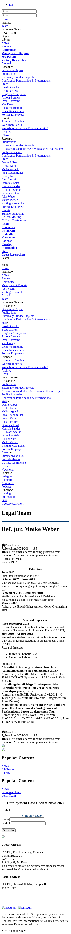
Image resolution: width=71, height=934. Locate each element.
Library (6, 772)
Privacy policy (10, 902)
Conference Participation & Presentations (26, 80)
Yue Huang (8, 104)
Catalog (7, 244)
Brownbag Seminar (13, 121)
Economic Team (11, 792)
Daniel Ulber (9, 162)
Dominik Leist (10, 182)
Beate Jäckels (10, 90)
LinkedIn (8, 234)
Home (5, 19)
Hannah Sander (11, 186)
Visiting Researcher (14, 60)
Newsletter (8, 227)
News (5, 43)
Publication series (12, 152)
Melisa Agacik (10, 169)
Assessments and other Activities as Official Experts (32, 148)
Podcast (7, 240)
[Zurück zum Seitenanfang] (35, 750)
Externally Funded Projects (18, 77)
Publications (9, 73)
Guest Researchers (13, 111)
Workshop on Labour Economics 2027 (25, 128)
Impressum (8, 897)
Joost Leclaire (10, 179)
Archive (6, 131)
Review (6, 46)
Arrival (6, 63)
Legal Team (9, 795)
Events (6, 210)
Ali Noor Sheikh (11, 189)
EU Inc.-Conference (14, 220)
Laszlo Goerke (10, 87)
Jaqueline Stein (11, 193)
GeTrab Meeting (11, 217)
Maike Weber (10, 200)
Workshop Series (12, 124)
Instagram (8, 230)
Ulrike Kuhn (9, 165)
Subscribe (8, 830)
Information (9, 247)
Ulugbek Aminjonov (14, 94)
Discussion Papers (12, 70)
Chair (5, 135)
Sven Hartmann (11, 101)
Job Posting (9, 56)
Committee (9, 49)
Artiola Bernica (11, 97)
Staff (5, 83)
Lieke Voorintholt (12, 107)
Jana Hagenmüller (12, 172)
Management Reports (15, 53)
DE (11, 4)
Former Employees (13, 114)
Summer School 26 (13, 213)
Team (5, 25)
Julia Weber (9, 196)
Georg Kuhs (9, 176)
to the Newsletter (31, 815)
